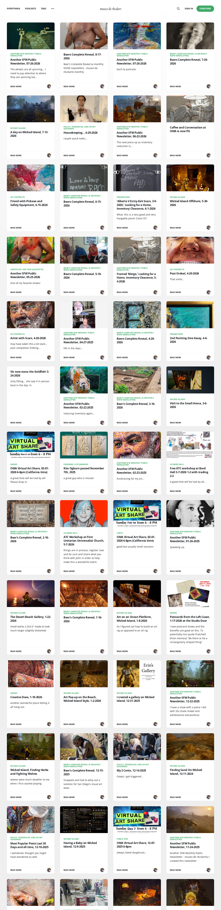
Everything (13, 8)
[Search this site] (178, 8)
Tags (43, 8)
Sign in (189, 8)
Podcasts (30, 8)
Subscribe (205, 8)
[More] (52, 8)
